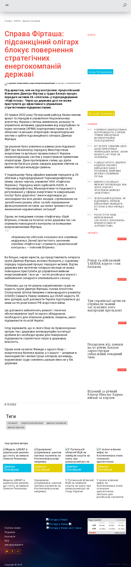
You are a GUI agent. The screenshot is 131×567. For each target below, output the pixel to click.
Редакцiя (10, 532)
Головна (8, 21)
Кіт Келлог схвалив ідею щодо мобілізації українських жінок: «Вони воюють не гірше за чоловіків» (111, 152)
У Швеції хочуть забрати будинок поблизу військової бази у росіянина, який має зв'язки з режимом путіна (110, 169)
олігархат (13, 423)
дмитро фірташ (16, 427)
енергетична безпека (32, 423)
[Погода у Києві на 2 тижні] (64, 527)
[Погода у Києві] (57, 519)
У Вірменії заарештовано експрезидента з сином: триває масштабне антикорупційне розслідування (110, 135)
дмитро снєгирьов (56, 423)
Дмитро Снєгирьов (31, 21)
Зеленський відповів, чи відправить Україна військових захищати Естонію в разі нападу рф (110, 204)
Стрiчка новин (13, 528)
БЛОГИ (17, 21)
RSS (7, 541)
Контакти (10, 536)
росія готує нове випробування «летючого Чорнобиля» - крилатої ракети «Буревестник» (110, 220)
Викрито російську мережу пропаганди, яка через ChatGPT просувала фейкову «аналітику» (110, 187)
